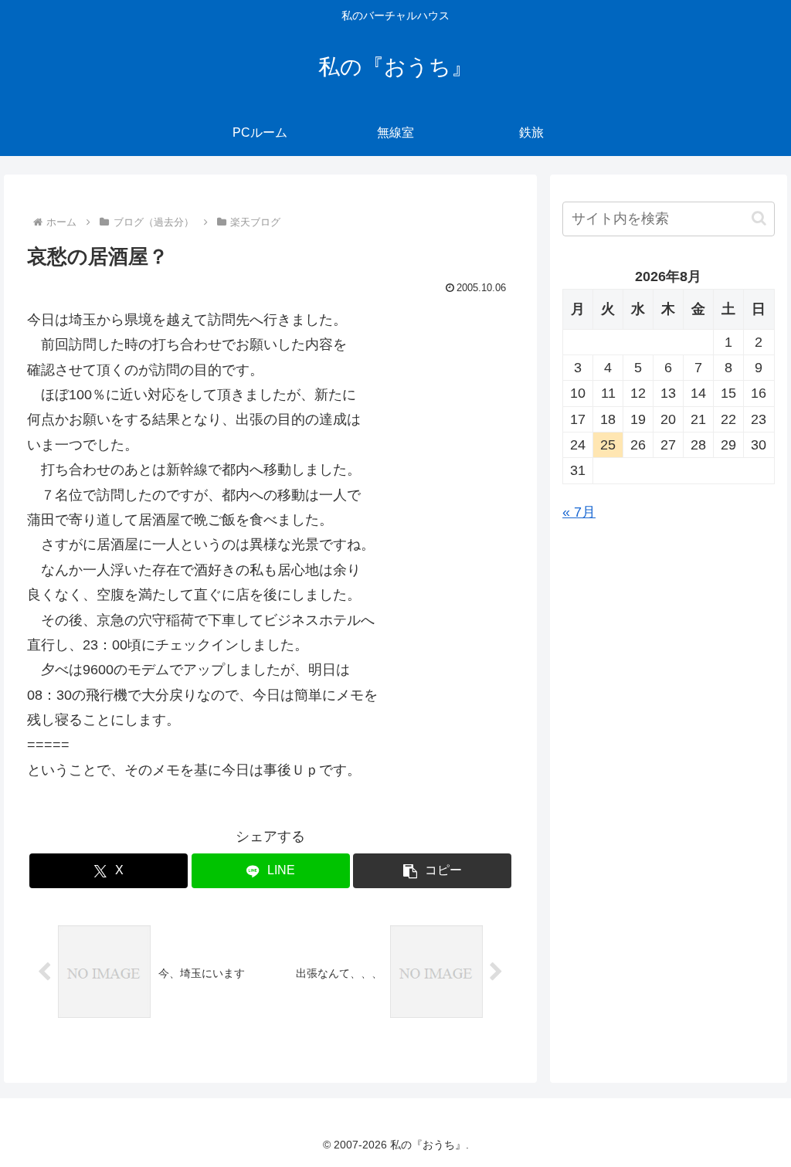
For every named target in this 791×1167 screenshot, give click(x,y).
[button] (432, 870)
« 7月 (579, 512)
